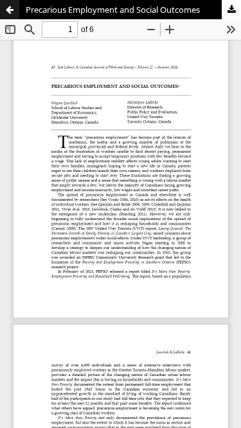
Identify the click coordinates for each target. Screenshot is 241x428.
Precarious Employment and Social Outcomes (113, 9)
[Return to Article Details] (9, 9)
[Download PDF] (231, 9)
